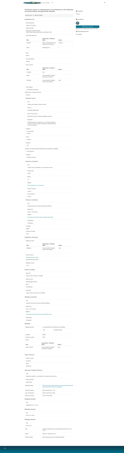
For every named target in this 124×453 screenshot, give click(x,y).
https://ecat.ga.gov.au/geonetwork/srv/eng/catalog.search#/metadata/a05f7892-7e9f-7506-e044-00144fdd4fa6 (57, 386)
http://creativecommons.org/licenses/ (36, 185)
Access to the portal (88, 26)
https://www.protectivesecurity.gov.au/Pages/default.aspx (40, 217)
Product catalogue (45, 2)
